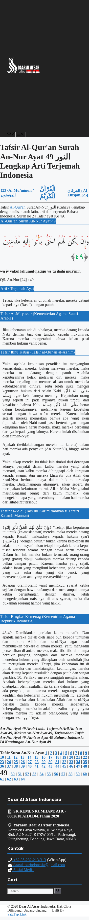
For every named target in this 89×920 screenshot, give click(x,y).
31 (57, 762)
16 (43, 757)
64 (23, 779)
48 (85, 766)
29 (43, 762)
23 (2, 762)
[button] (11, 134)
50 (13, 774)
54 (42, 774)
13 (22, 757)
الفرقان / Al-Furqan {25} (77, 192)
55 (49, 774)
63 (16, 779)
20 (71, 757)
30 (50, 762)
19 (64, 757)
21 (78, 757)
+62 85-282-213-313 (29, 860)
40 (30, 766)
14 (29, 757)
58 (70, 774)
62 (9, 779)
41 (37, 766)
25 (16, 762)
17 (50, 757)
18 (57, 757)
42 (43, 766)
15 (36, 757)
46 (71, 766)
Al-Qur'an (18, 207)
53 (34, 774)
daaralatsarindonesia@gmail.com (38, 865)
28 (37, 762)
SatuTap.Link (16, 914)
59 (78, 774)
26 (23, 762)
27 (30, 762)
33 (71, 762)
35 (85, 762)
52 (27, 774)
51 (20, 774)
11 (9, 757)
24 (9, 762)
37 (9, 766)
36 (2, 766)
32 (64, 762)
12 (16, 757)
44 (57, 766)
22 (85, 757)
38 (16, 766)
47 (78, 766)
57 (63, 774)
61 (2, 779)
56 (56, 774)
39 (23, 766)
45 (64, 766)
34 (78, 762)
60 (85, 774)
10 (2, 757)
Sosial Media (23, 870)
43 (50, 766)
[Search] (57, 890)
